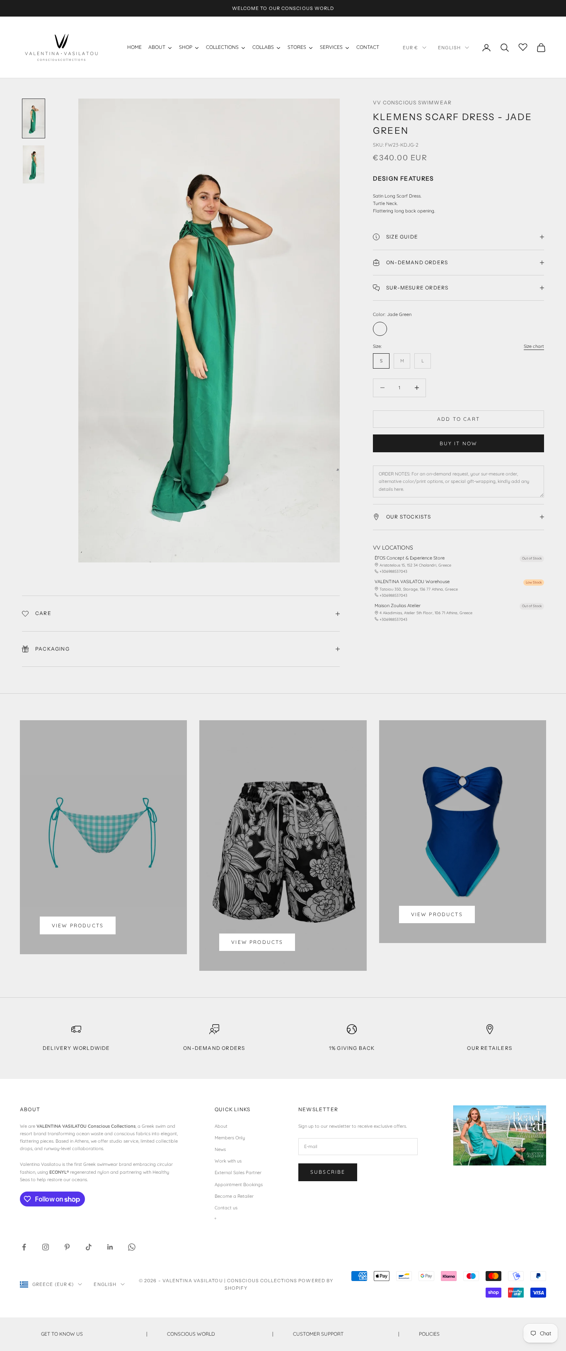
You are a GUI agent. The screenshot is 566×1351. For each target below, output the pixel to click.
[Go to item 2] (33, 164)
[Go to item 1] (33, 118)
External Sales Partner (238, 1172)
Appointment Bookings (239, 1184)
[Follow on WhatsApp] (132, 1247)
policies (472, 1334)
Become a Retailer (234, 1196)
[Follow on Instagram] (45, 1247)
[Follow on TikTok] (89, 1247)
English (449, 48)
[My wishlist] (523, 46)
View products (78, 925)
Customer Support (346, 1334)
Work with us (228, 1161)
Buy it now (459, 443)
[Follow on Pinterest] (67, 1247)
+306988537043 (393, 571)
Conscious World (220, 1334)
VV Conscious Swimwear (412, 102)
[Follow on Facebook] (24, 1247)
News (220, 1149)
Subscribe (327, 1172)
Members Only (230, 1138)
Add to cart (458, 419)
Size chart (534, 346)
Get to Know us (94, 1334)
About (221, 1126)
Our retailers (489, 1048)
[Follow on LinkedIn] (110, 1247)
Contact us (226, 1208)
